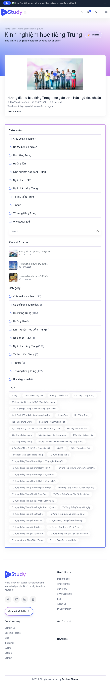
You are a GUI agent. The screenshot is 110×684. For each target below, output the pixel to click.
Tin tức (17, 205)
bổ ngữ (15, 395)
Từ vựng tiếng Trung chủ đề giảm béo (29, 494)
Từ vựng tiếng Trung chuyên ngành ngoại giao (33, 474)
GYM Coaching (64, 593)
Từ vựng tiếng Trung (24, 213)
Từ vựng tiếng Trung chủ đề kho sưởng (71, 494)
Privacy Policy (64, 608)
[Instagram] (33, 599)
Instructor (9, 643)
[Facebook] (8, 599)
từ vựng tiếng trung (59, 455)
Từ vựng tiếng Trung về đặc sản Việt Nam (69, 534)
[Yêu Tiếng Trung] (12, 12)
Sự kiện (60, 448)
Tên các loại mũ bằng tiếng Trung (27, 455)
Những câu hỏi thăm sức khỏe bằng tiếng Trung (61, 441)
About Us (61, 603)
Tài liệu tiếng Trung (24, 196)
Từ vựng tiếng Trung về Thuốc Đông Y (66, 520)
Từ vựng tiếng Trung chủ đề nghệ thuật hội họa (34, 507)
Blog (7, 638)
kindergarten (63, 583)
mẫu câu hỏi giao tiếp (83, 435)
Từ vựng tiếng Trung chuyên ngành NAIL (76, 468)
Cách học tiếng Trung (84, 395)
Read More (12, 111)
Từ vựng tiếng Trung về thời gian (27, 527)
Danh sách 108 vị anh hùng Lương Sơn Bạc (31, 415)
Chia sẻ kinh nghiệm (24, 138)
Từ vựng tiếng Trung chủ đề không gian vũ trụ (33, 501)
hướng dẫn (63, 415)
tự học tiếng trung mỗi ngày (63, 540)
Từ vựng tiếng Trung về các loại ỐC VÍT (67, 514)
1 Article (93, 35)
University (62, 588)
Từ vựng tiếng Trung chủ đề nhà (33, 264)
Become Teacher (13, 633)
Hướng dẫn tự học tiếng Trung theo (34, 251)
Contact (8, 658)
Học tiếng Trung (22, 155)
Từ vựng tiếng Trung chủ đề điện (33, 276)
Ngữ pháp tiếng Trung (25, 188)
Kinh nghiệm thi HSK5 (77, 428)
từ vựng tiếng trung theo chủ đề (27, 514)
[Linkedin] (24, 599)
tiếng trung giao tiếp (81, 448)
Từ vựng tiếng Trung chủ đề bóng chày (76, 488)
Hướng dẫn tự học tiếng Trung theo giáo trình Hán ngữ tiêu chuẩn (54, 98)
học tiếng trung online (22, 422)
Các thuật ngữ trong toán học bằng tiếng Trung (34, 409)
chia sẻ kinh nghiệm (34, 395)
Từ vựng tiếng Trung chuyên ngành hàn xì (31, 468)
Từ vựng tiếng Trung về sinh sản (27, 520)
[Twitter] (16, 599)
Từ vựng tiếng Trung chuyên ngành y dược (31, 488)
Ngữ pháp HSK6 (22, 180)
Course (8, 653)
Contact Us (10, 628)
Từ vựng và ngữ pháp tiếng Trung (27, 540)
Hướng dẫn (19, 163)
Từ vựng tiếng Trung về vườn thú (27, 534)
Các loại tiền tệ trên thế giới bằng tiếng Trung (33, 402)
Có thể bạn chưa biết (25, 146)
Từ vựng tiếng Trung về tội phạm (64, 527)
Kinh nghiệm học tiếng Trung (29, 171)
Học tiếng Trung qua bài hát (52, 422)
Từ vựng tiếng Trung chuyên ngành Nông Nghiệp (34, 481)
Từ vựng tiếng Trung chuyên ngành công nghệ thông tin (38, 461)
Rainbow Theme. (70, 679)
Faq (59, 598)
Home (7, 29)
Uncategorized (21, 221)
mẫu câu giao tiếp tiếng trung (52, 435)
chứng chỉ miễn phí (59, 395)
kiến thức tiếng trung (22, 435)
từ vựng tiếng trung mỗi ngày (76, 507)
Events (8, 648)
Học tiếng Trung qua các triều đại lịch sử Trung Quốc (36, 428)
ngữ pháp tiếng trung (22, 441)
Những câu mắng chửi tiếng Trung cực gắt (31, 448)
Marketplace (63, 578)
